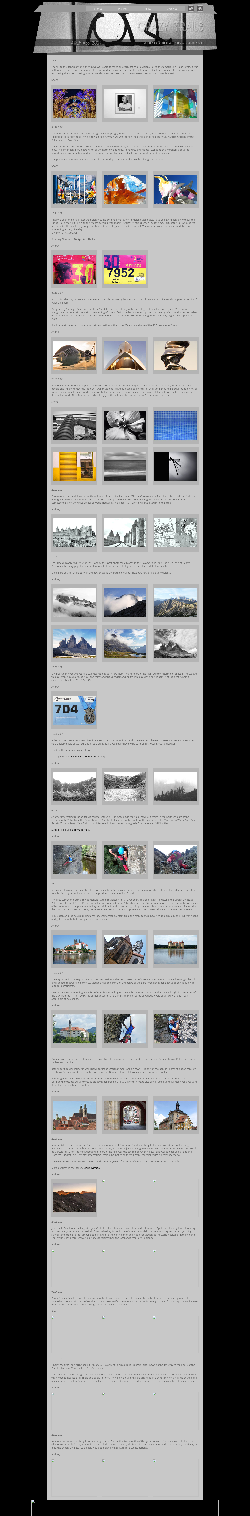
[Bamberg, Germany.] (125, 1133)
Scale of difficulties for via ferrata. (70, 829)
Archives (172, 8)
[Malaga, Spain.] (74, 121)
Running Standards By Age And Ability (73, 239)
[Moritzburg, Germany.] (176, 967)
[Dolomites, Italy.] (74, 620)
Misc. (148, 8)
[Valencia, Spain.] (74, 373)
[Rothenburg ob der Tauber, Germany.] (74, 1133)
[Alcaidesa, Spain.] (74, 1495)
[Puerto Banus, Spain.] (74, 207)
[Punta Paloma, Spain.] (74, 1352)
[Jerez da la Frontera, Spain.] (74, 1285)
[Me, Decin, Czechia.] (176, 1046)
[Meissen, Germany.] (74, 967)
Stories (98, 8)
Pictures (123, 8)
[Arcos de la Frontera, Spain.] (74, 1429)
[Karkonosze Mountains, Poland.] (74, 804)
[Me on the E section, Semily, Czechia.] (125, 877)
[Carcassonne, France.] (74, 550)
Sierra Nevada (92, 1168)
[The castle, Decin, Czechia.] (74, 1046)
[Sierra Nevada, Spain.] (74, 1215)
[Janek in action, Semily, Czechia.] (74, 877)
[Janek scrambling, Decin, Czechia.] (125, 1046)
